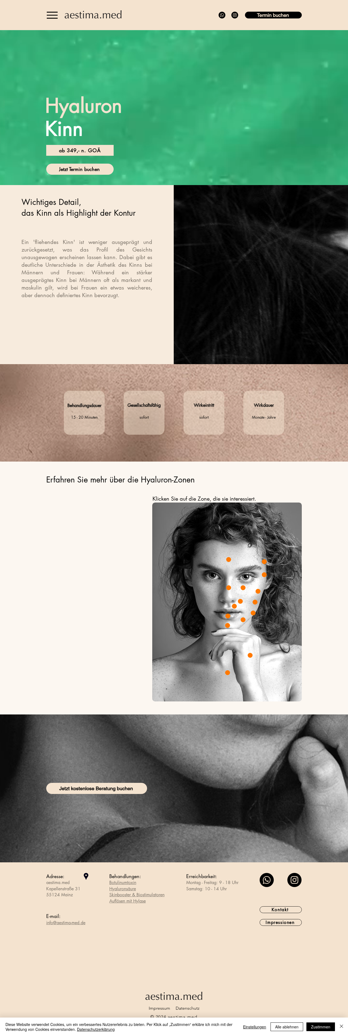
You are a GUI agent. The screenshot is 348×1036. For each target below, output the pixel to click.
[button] (80, 150)
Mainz (67, 895)
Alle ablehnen (287, 1026)
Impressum (159, 1008)
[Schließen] (341, 1027)
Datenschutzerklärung (96, 1029)
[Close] (228, 559)
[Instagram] (234, 15)
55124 (53, 895)
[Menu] (52, 15)
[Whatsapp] (222, 15)
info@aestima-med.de (65, 923)
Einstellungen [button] (254, 1026)
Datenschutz (188, 1008)
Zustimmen (320, 1026)
